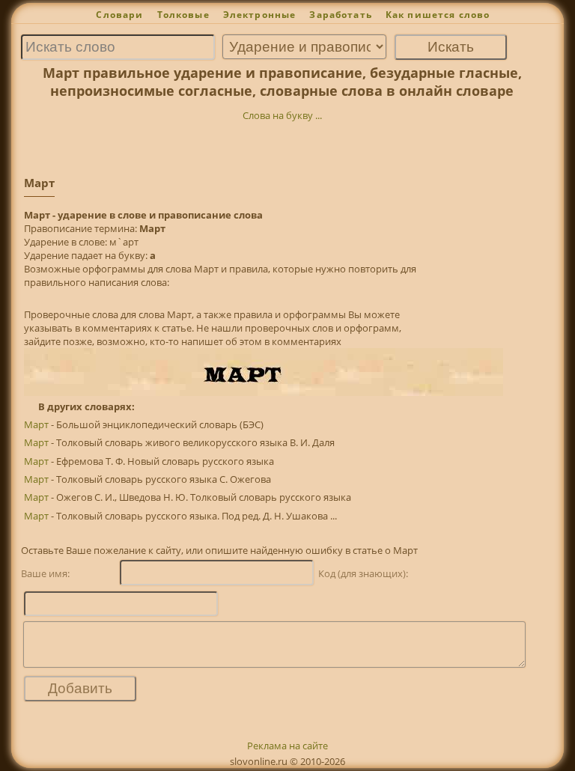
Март (36, 424)
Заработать (340, 14)
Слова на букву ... (282, 115)
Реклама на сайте (287, 745)
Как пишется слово (438, 14)
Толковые (183, 14)
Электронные (259, 14)
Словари (119, 14)
